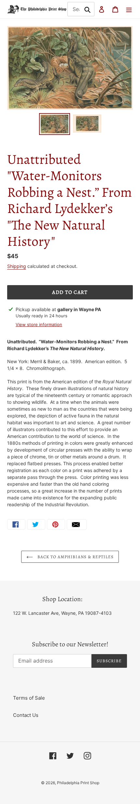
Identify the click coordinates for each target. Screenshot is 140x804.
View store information (39, 324)
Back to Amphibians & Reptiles (75, 557)
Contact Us (25, 715)
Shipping (16, 266)
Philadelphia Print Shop (78, 782)
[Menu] (129, 9)
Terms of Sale (29, 698)
